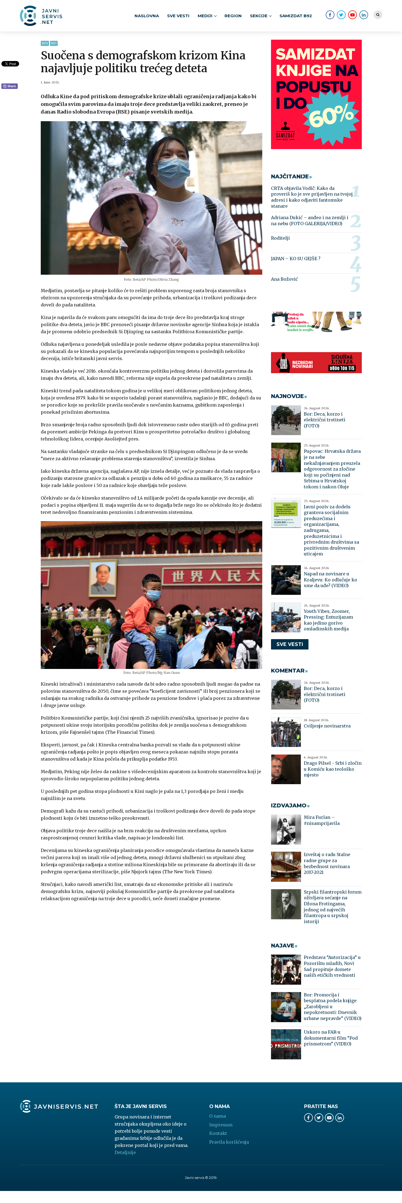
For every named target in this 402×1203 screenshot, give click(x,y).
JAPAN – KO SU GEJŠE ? (296, 258)
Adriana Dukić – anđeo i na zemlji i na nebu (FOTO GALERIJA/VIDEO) (309, 220)
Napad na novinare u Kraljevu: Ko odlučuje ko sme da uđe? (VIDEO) (330, 579)
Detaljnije (125, 1152)
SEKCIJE (258, 15)
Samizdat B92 (295, 15)
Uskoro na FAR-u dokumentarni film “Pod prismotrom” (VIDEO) (331, 1038)
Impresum (220, 1124)
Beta (45, 43)
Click (9, 86)
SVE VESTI (178, 15)
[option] (152, 198)
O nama (217, 1116)
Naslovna (147, 15)
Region (233, 15)
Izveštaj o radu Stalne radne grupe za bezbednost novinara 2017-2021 (327, 863)
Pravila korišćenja (229, 1142)
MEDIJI (205, 15)
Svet (54, 43)
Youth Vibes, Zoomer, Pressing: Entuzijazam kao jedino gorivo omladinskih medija (328, 620)
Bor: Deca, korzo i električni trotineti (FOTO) (324, 419)
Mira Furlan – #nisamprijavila (322, 820)
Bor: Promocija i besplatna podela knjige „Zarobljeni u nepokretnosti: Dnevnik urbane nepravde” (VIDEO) (333, 1006)
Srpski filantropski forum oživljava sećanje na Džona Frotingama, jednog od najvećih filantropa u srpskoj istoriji (333, 906)
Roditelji (280, 238)
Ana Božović (284, 279)
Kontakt (218, 1133)
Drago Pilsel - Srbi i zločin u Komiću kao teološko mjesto (333, 769)
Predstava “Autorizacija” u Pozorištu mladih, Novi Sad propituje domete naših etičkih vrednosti (332, 966)
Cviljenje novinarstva (327, 726)
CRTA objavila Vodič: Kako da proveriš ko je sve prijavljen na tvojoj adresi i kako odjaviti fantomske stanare (312, 197)
